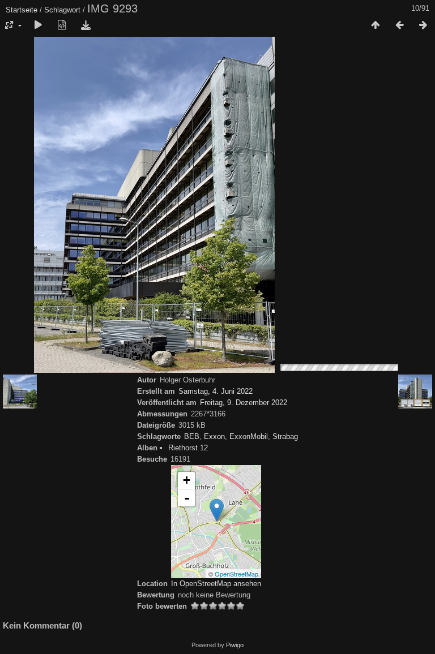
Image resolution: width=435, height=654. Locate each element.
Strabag (285, 436)
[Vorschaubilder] (375, 25)
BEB (191, 436)
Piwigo (235, 645)
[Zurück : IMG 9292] (399, 25)
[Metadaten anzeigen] (62, 25)
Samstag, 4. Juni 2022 (215, 391)
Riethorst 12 (188, 448)
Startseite (21, 10)
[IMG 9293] (217, 510)
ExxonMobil (248, 436)
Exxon (214, 436)
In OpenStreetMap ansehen (216, 583)
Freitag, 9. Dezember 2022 (243, 402)
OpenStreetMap (236, 573)
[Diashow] (38, 25)
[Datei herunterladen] (85, 25)
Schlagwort (62, 10)
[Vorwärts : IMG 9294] (423, 25)
